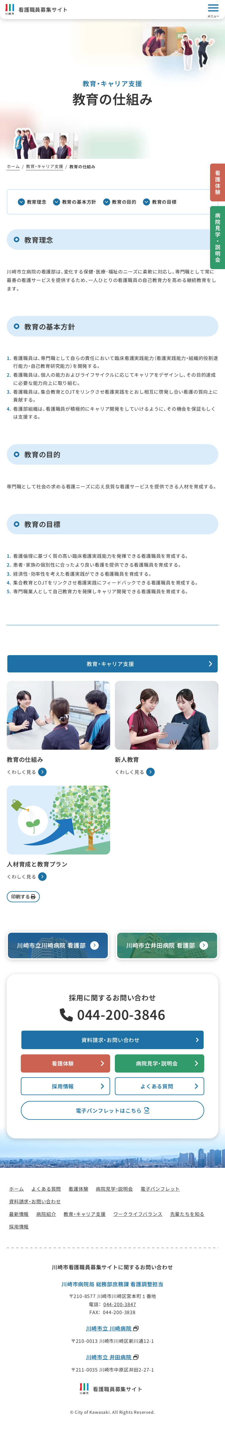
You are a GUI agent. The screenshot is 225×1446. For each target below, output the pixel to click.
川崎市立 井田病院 (109, 1357)
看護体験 (63, 1063)
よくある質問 (156, 1086)
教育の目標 (164, 201)
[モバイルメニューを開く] (213, 9)
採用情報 (63, 1086)
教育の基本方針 (79, 201)
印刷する (20, 896)
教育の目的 (124, 201)
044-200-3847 (119, 1304)
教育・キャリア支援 (110, 663)
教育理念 (37, 201)
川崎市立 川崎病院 (109, 1328)
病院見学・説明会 (157, 1063)
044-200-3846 (121, 1014)
